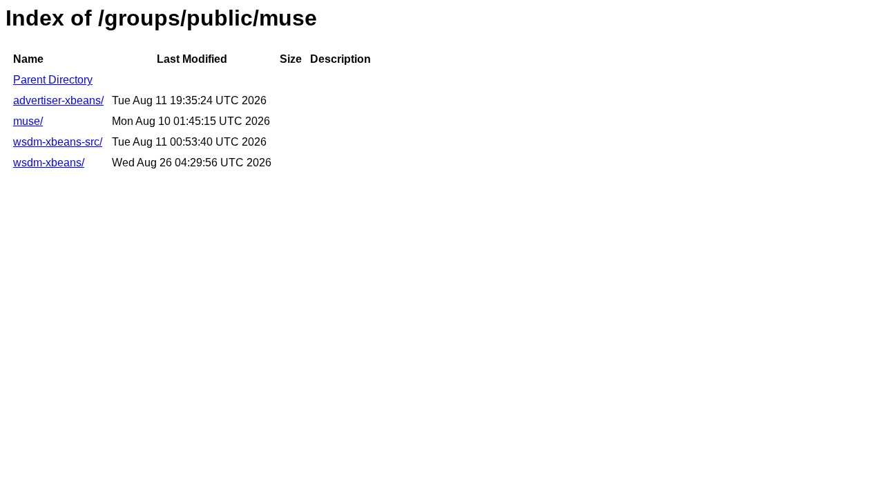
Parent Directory (53, 80)
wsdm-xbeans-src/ (57, 142)
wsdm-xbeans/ (48, 162)
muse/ (28, 121)
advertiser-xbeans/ (58, 100)
